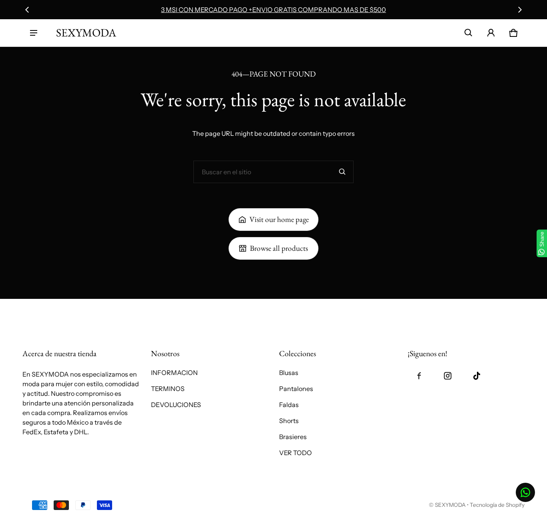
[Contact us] (525, 492)
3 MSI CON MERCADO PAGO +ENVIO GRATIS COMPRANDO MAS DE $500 (273, 10)
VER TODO (295, 453)
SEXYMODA (450, 505)
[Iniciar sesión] (491, 33)
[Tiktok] (476, 376)
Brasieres (293, 437)
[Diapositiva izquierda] (27, 9)
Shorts (289, 421)
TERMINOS (168, 389)
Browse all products (279, 248)
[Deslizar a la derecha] (520, 9)
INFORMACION (174, 373)
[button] (468, 33)
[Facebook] (419, 376)
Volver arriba (41, 307)
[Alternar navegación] (33, 33)
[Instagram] (447, 376)
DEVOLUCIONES (176, 405)
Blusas (288, 373)
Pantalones (296, 389)
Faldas (289, 405)
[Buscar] (342, 172)
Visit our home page (279, 219)
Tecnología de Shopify (497, 505)
